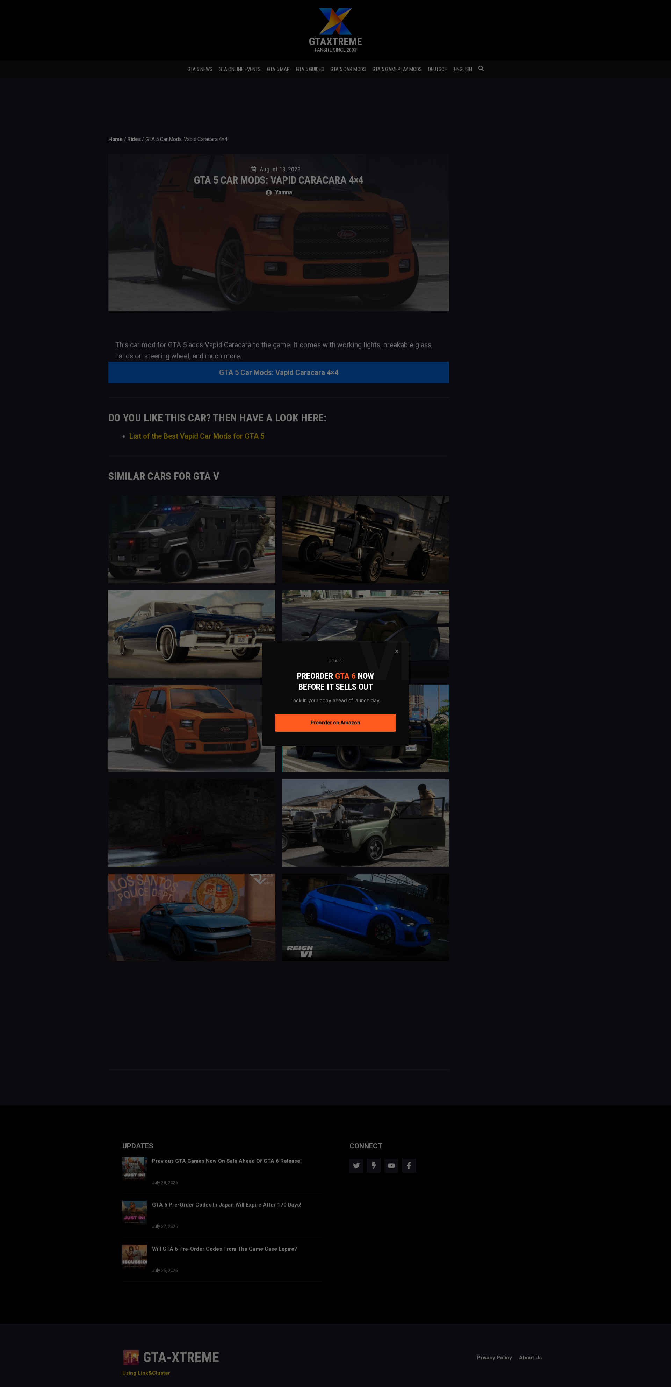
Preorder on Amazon (335, 722)
